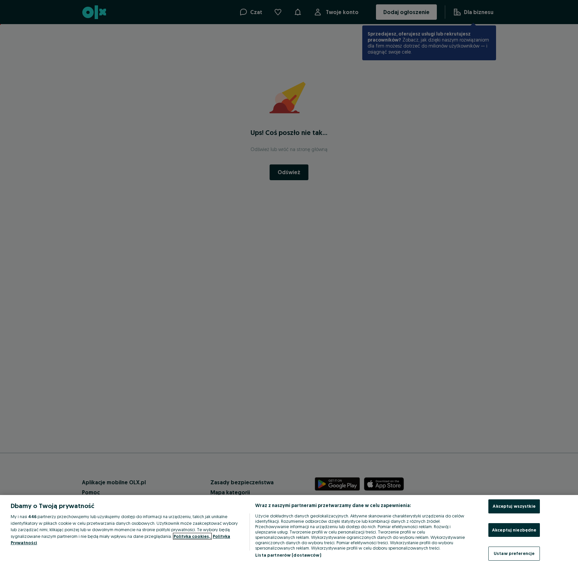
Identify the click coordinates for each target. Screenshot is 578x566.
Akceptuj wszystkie (514, 506)
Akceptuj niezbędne (514, 530)
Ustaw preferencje (514, 553)
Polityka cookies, (192, 536)
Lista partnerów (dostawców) (288, 555)
